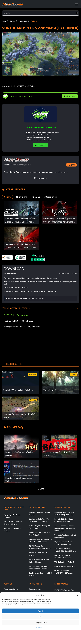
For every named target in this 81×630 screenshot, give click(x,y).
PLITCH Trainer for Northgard (16, 315)
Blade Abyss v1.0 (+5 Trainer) (65, 566)
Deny (40, 617)
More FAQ (41, 489)
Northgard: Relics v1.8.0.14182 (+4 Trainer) (22, 327)
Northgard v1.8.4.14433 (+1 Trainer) (19, 321)
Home (4, 21)
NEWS (8, 197)
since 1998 (71, 165)
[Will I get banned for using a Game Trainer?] (59, 446)
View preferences (40, 622)
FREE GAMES (52, 197)
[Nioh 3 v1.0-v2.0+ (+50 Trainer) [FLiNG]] (21, 446)
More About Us (40, 178)
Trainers (34, 21)
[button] (78, 595)
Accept (40, 611)
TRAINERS (23, 197)
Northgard (23, 21)
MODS (37, 197)
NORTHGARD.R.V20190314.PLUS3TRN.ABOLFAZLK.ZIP (25, 299)
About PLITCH (40, 145)
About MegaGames (11, 589)
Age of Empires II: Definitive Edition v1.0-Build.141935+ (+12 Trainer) (64, 528)
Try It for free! (70, 96)
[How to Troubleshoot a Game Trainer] (21, 472)
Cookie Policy (39, 627)
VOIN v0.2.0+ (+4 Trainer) (64, 562)
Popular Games (34, 589)
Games (12, 21)
